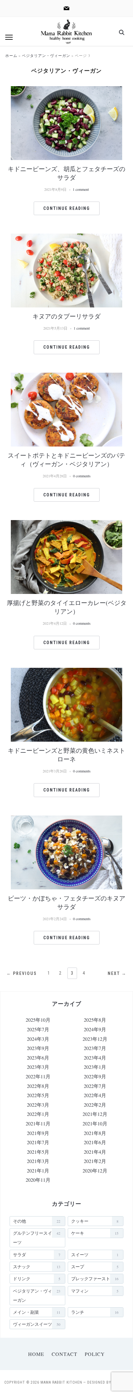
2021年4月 (95, 1151)
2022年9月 (95, 1076)
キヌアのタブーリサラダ (66, 316)
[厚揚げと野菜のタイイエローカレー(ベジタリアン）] (66, 524)
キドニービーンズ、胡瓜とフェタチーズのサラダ (66, 173)
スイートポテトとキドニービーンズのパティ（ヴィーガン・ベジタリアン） (66, 459)
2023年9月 (38, 1048)
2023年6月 (38, 1057)
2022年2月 (95, 1104)
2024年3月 (38, 1039)
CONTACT (64, 1354)
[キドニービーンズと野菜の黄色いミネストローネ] (66, 671)
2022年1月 (38, 1114)
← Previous (21, 973)
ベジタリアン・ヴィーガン (46, 55)
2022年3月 (38, 1104)
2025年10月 (38, 1019)
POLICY (95, 1354)
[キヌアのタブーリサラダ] (66, 237)
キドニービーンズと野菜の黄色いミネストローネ (66, 754)
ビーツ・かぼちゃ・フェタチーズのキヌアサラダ (66, 902)
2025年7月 (38, 1029)
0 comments (82, 475)
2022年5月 (38, 1095)
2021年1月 (38, 1170)
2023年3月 (38, 1067)
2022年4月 (95, 1095)
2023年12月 (95, 1039)
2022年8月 (38, 1086)
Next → (117, 973)
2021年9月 (38, 1133)
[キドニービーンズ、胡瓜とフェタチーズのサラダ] (66, 90)
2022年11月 (38, 1076)
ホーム (11, 55)
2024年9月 (95, 1029)
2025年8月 (95, 1019)
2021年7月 (38, 1142)
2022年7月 (95, 1086)
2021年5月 (38, 1151)
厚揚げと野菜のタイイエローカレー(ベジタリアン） (67, 607)
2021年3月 (38, 1161)
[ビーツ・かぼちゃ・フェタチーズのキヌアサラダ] (66, 819)
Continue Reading (66, 208)
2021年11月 (38, 1123)
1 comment (81, 189)
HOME (36, 1354)
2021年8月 (95, 1133)
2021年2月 (95, 1161)
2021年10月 (95, 1123)
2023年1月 (95, 1067)
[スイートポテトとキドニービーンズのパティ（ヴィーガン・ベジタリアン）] (66, 376)
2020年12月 (95, 1170)
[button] (9, 37)
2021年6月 (95, 1142)
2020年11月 (38, 1180)
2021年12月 (95, 1114)
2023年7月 (95, 1048)
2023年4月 (95, 1057)
